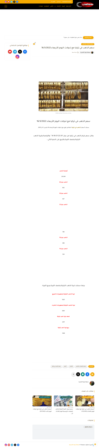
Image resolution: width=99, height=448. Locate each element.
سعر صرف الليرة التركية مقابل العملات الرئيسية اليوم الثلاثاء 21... (64, 411)
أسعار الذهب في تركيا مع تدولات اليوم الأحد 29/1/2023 (42, 410)
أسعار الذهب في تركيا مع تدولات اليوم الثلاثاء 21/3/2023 (85, 410)
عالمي (51, 6)
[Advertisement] (49, 23)
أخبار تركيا (68, 6)
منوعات (41, 6)
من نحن (58, 1)
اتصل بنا (53, 1)
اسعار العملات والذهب (87, 44)
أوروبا (63, 6)
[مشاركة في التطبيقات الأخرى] (73, 374)
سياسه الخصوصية (66, 1)
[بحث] (6, 6)
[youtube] (9, 2)
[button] (87, 374)
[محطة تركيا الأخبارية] (84, 4)
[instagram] (6, 2)
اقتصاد (59, 6)
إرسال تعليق (88, 427)
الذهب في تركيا (76, 127)
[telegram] (11, 2)
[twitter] (14, 2)
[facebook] (17, 2)
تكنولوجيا (46, 6)
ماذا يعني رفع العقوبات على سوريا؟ (73, 37)
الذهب (65, 366)
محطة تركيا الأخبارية (74, 445)
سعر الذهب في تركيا (56, 366)
